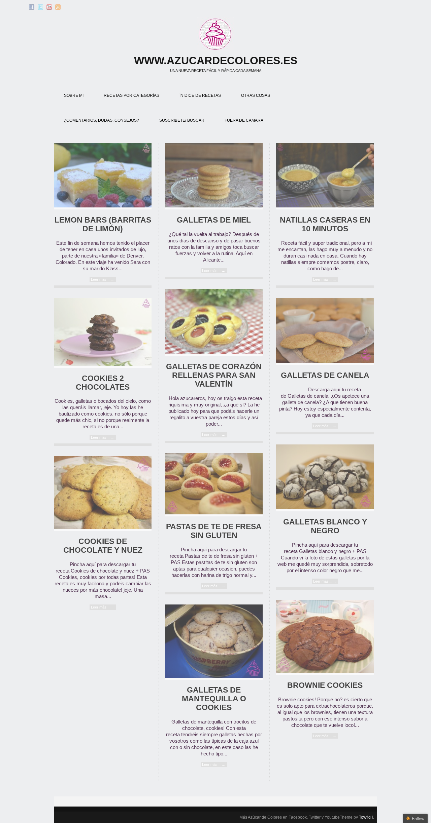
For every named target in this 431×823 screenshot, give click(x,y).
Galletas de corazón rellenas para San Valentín (214, 375)
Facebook (31, 7)
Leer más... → (102, 279)
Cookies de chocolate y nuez (102, 545)
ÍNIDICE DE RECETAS (200, 95)
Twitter (40, 7)
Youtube (49, 7)
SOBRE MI (74, 95)
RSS (58, 7)
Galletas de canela (325, 375)
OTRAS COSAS (255, 95)
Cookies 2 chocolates (103, 382)
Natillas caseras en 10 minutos (325, 224)
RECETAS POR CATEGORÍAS (131, 95)
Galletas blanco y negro (325, 526)
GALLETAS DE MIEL (214, 220)
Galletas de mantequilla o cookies (214, 699)
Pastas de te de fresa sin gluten (214, 531)
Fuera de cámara (244, 120)
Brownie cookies (325, 685)
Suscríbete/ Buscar (181, 120)
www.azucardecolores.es (215, 60)
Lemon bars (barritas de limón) (103, 224)
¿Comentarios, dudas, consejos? (101, 120)
